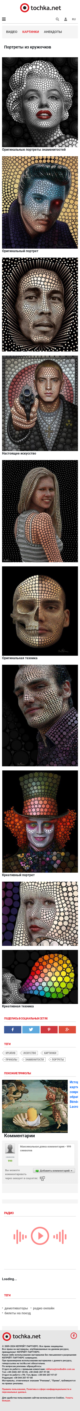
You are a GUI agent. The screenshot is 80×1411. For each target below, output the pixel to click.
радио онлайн (43, 1308)
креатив (10, 1053)
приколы (11, 1059)
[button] (66, 19)
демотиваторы (16, 1308)
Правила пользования (13, 1389)
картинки (50, 1053)
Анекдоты (53, 32)
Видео (11, 32)
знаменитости (34, 1059)
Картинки (30, 32)
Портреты (58, 1059)
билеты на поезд (18, 1313)
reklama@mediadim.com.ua (60, 1369)
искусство (29, 1053)
